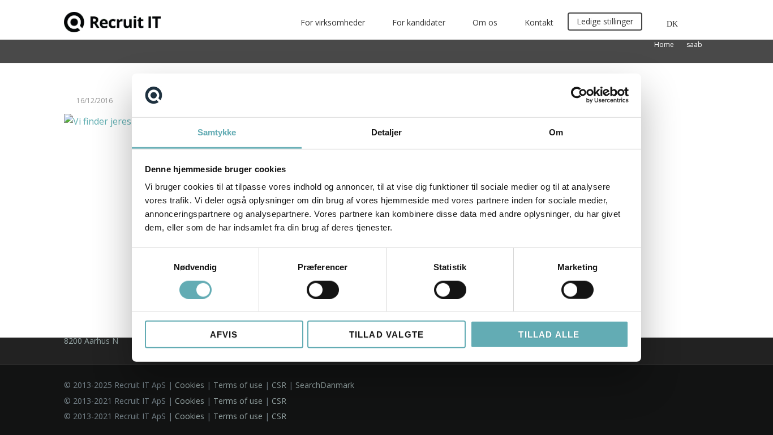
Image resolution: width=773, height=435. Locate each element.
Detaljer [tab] (386, 132)
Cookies (189, 384)
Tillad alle (548, 334)
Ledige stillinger (605, 21)
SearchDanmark (324, 384)
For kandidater (418, 22)
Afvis (224, 334)
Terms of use (238, 384)
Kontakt (539, 22)
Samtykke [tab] (217, 132)
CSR (279, 384)
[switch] (323, 289)
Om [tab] (556, 132)
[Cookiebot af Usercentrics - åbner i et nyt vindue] (579, 95)
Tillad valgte (386, 334)
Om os (485, 22)
